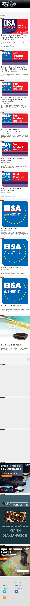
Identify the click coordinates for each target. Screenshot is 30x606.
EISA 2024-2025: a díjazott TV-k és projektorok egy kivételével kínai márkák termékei (13, 100)
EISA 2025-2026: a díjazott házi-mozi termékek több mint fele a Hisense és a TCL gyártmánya (14, 69)
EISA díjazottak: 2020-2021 (11, 229)
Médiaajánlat (18, 582)
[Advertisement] (15, 380)
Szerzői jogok (18, 585)
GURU (10, 41)
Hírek (1, 18)
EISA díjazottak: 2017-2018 (11, 345)
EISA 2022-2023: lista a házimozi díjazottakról (13, 159)
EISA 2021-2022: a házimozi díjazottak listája (11, 189)
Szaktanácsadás (18, 588)
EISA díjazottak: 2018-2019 (11, 306)
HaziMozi (4, 1)
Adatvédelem (6, 585)
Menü (15, 10)
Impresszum (6, 582)
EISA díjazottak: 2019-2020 (11, 267)
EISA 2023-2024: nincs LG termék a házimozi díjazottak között (14, 130)
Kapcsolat (5, 588)
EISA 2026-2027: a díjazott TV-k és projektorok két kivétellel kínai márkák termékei (13, 37)
